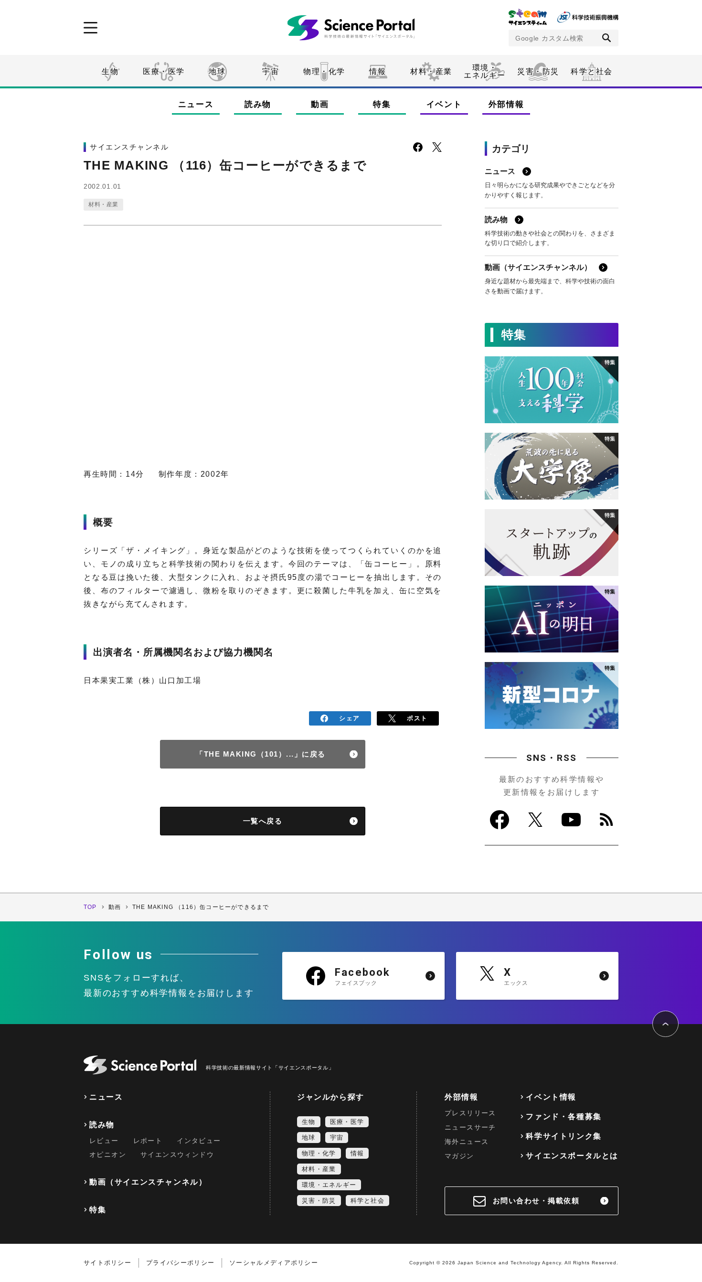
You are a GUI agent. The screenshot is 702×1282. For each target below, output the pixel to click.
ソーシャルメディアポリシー (273, 1262)
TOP (90, 907)
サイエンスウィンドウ (177, 1154)
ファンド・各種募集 (563, 1116)
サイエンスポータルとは (572, 1156)
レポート (148, 1140)
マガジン (459, 1156)
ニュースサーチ (470, 1127)
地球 (217, 71)
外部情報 (506, 104)
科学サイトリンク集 (563, 1136)
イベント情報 (551, 1097)
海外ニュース (467, 1141)
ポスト (417, 718)
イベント (444, 104)
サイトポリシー (107, 1262)
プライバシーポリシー (180, 1262)
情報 (377, 71)
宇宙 (270, 71)
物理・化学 (324, 71)
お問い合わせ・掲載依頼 (536, 1201)
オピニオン (107, 1154)
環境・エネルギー (329, 1184)
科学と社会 (592, 71)
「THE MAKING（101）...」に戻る (261, 754)
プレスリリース (470, 1113)
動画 (320, 104)
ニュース (196, 104)
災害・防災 (538, 71)
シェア (349, 718)
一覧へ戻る (263, 821)
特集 (382, 104)
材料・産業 (431, 71)
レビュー (104, 1140)
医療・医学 (164, 71)
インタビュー (199, 1140)
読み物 (258, 104)
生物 (110, 71)
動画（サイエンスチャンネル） (148, 1182)
